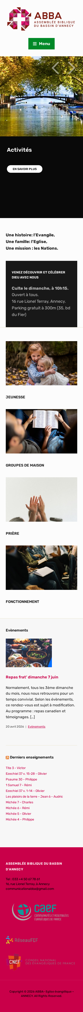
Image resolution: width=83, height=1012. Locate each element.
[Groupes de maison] (41, 431)
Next (71, 68)
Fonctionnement (22, 601)
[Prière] (41, 499)
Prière (12, 533)
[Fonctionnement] (41, 567)
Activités (19, 150)
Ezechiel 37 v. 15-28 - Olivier (26, 774)
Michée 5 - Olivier (18, 814)
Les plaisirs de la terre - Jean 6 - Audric (34, 797)
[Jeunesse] (41, 363)
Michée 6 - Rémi (18, 808)
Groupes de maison (25, 465)
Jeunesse (15, 397)
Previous (55, 68)
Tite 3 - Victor (16, 768)
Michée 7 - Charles (19, 802)
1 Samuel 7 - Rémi (19, 785)
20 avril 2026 (15, 726)
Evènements (36, 726)
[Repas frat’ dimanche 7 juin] (29, 653)
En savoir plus (25, 169)
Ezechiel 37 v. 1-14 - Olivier (25, 791)
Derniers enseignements (32, 757)
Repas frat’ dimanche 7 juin (32, 677)
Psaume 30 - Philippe (21, 779)
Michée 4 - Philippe (20, 819)
